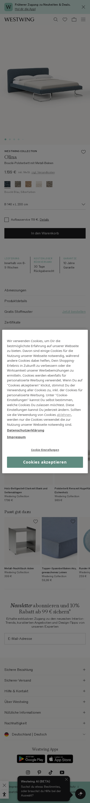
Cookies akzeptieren (45, 462)
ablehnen (64, 414)
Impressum (16, 437)
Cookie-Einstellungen (45, 450)
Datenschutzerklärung (25, 430)
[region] (45, 401)
